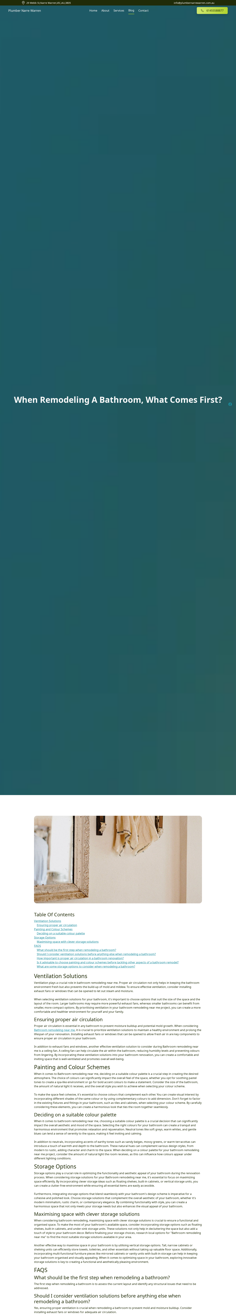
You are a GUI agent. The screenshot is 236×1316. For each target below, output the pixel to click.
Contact (143, 10)
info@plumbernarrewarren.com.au (194, 2)
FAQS (37, 946)
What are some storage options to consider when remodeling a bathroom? (86, 966)
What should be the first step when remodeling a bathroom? (76, 950)
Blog (131, 10)
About (105, 10)
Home (93, 10)
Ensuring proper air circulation (57, 925)
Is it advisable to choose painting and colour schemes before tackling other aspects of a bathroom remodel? (108, 962)
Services (119, 10)
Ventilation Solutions (47, 921)
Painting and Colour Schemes (53, 929)
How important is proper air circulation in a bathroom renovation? (80, 958)
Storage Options (45, 937)
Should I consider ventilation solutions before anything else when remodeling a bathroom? (96, 954)
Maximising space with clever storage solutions (68, 942)
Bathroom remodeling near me (54, 1030)
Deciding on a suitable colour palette (61, 933)
